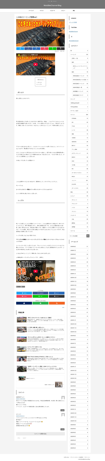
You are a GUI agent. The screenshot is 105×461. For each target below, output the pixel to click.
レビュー (19, 286)
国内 (80, 72)
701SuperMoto (79, 107)
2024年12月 (79, 324)
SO (80, 122)
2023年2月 (79, 405)
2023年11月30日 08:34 (20, 398)
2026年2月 (79, 270)
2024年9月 (79, 335)
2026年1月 (79, 273)
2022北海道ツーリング (80, 83)
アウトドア (80, 203)
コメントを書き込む (40, 433)
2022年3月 (79, 444)
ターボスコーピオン (80, 172)
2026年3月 (79, 266)
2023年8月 (79, 386)
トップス (40, 84)
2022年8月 (79, 428)
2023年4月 (79, 397)
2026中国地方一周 (80, 87)
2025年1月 (79, 320)
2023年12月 (79, 370)
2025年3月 (79, 312)
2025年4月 (79, 308)
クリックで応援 (73, 22)
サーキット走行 (79, 110)
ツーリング (79, 54)
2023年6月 (79, 390)
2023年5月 (79, 393)
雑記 (79, 192)
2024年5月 (79, 351)
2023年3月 (79, 401)
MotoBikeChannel (73, 31)
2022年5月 (79, 436)
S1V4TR (80, 184)
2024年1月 (79, 366)
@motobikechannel (73, 40)
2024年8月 (79, 339)
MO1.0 (80, 145)
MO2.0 (80, 157)
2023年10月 (79, 378)
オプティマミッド (80, 153)
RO (80, 168)
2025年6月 (79, 300)
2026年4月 (79, 262)
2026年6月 (79, 254)
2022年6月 (79, 432)
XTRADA (80, 118)
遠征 (80, 134)
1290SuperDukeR (79, 103)
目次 (39, 79)
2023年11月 (79, 374)
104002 (80, 137)
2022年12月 (79, 413)
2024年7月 (79, 343)
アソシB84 (80, 149)
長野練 (80, 227)
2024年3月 (79, 359)
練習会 (80, 223)
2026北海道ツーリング (80, 76)
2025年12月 (79, 277)
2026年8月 (79, 246)
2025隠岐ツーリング (80, 91)
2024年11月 (79, 328)
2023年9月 (79, 382)
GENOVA (80, 141)
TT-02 (80, 126)
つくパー (80, 180)
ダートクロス (80, 188)
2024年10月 (79, 331)
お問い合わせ (66, 457)
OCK (80, 161)
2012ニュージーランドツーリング (80, 67)
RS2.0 (80, 176)
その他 (80, 165)
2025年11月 (79, 281)
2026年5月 (79, 258)
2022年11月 (79, 417)
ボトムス (40, 82)
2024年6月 (79, 347)
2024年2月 (79, 362)
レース (80, 130)
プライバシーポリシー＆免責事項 (76, 457)
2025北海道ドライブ (80, 95)
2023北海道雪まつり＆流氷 (80, 79)
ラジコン (79, 114)
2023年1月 (79, 409)
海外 (80, 62)
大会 (80, 219)
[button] (87, 235)
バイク (23, 286)
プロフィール (87, 457)
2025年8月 (79, 293)
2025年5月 (79, 304)
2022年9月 (79, 424)
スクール (79, 231)
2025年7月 (79, 297)
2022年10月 (79, 421)
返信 (63, 410)
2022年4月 (79, 440)
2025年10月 (79, 285)
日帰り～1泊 (80, 58)
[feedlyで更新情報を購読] (40, 303)
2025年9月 (79, 289)
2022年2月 (79, 448)
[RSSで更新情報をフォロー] (57, 303)
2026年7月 (79, 250)
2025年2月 (79, 316)
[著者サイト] (24, 303)
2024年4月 (79, 355)
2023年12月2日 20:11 (20, 416)
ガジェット (80, 200)
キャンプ (79, 99)
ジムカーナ (79, 215)
